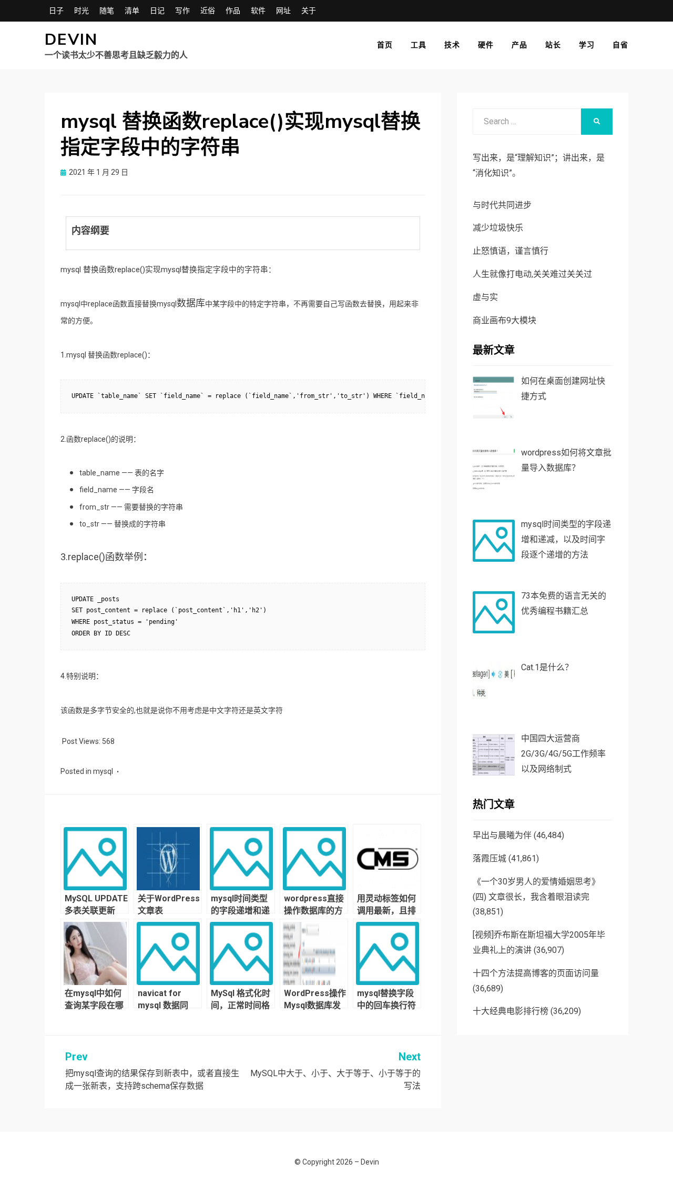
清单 (132, 10)
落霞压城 (489, 858)
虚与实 (485, 297)
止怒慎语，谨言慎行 (510, 251)
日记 (157, 10)
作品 (233, 10)
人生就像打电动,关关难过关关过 (532, 274)
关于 (308, 10)
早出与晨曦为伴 (502, 835)
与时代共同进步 (502, 205)
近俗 (207, 10)
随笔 (106, 10)
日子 (56, 10)
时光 (81, 10)
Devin (71, 40)
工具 (418, 45)
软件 (258, 10)
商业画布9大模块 (504, 320)
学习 (587, 45)
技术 (452, 45)
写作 (182, 10)
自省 (620, 45)
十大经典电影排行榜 (510, 1011)
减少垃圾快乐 (498, 228)
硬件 (486, 45)
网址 (283, 10)
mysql (103, 771)
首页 (385, 45)
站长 (553, 45)
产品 (519, 45)
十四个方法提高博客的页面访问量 (536, 973)
